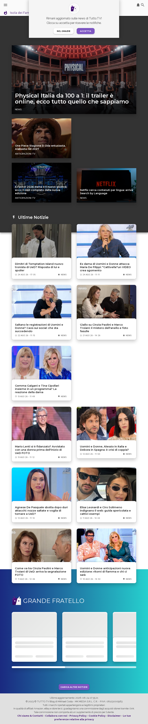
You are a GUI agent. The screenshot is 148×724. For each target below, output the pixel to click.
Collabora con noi (56, 715)
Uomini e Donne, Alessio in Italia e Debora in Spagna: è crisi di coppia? (104, 448)
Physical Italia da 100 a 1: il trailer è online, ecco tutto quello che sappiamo (72, 99)
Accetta (85, 31)
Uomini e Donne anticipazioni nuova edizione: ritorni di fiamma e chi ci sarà (105, 571)
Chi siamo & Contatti (30, 715)
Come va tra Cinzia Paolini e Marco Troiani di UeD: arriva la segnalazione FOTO (40, 571)
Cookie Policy (97, 715)
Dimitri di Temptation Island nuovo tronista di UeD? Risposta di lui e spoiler (39, 267)
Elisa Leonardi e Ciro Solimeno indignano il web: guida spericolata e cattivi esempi (105, 510)
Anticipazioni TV (25, 153)
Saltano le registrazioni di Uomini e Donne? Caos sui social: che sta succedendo (39, 328)
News (18, 109)
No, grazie (63, 31)
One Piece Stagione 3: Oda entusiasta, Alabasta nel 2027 (40, 147)
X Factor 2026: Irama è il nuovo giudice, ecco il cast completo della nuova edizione (41, 190)
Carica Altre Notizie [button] (74, 687)
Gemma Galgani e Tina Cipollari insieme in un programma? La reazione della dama (37, 389)
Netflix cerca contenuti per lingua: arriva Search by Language (106, 191)
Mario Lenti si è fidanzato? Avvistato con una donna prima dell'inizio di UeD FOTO (40, 450)
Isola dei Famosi (22, 13)
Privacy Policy (77, 715)
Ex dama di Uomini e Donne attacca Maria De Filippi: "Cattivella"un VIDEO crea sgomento (105, 267)
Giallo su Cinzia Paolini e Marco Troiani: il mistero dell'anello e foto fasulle (104, 328)
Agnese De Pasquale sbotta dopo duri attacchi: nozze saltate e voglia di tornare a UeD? (41, 510)
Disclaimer (114, 715)
